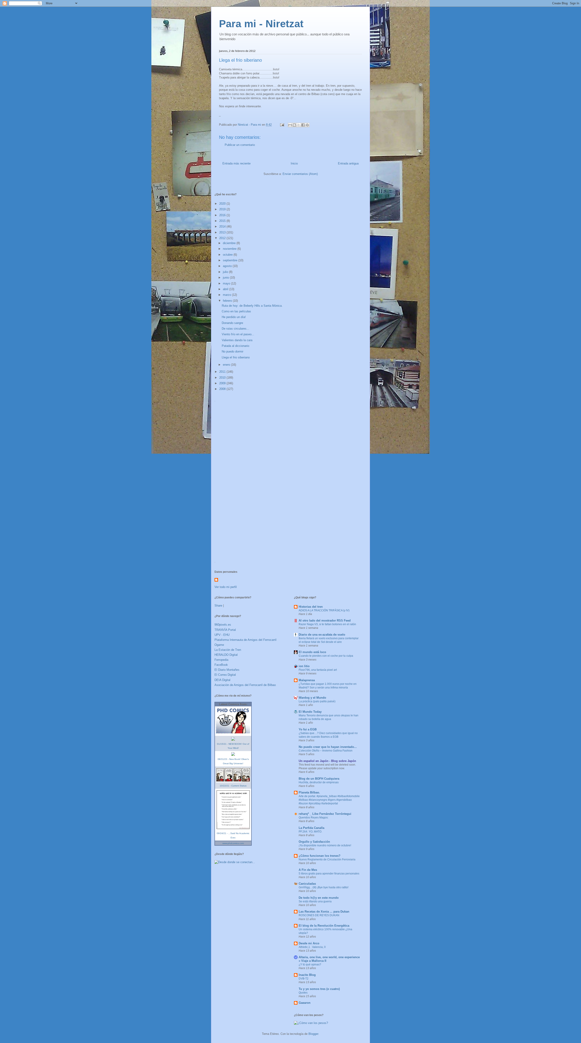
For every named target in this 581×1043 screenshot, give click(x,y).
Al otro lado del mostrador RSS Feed (325, 620)
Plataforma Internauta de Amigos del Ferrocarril (245, 639)
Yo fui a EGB (308, 729)
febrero (228, 300)
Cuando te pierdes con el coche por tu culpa (326, 655)
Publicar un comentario (240, 145)
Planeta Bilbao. (309, 792)
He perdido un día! (234, 317)
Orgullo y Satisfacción (314, 841)
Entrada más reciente (236, 163)
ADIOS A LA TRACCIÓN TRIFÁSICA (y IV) (324, 610)
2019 (222, 209)
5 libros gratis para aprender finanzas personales (329, 873)
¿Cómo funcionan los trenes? (319, 855)
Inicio (294, 163)
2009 (222, 383)
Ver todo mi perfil (225, 587)
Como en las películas (236, 311)
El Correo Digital (225, 674)
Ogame (219, 644)
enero (227, 364)
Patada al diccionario (235, 346)
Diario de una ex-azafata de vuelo (322, 634)
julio (226, 272)
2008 (222, 389)
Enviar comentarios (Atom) (300, 174)
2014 (222, 226)
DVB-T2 (303, 978)
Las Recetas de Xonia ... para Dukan (324, 911)
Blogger (313, 1034)
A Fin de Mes (308, 870)
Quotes (303, 992)
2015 (222, 221)
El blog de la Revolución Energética (324, 925)
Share (218, 605)
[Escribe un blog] (294, 125)
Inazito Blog (307, 975)
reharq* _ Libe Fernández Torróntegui (325, 813)
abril (226, 289)
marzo (227, 294)
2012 (222, 238)
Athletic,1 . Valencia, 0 (312, 947)
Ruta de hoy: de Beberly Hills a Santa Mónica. (252, 305)
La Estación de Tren (227, 649)
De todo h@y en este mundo (319, 897)
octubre (228, 254)
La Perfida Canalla (311, 828)
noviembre (230, 248)
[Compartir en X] (298, 125)
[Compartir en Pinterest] (307, 125)
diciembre (229, 243)
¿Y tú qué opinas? (310, 964)
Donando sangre (232, 323)
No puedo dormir (232, 351)
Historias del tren (311, 606)
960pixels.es (222, 624)
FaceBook (221, 664)
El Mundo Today (310, 711)
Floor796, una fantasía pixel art (318, 669)
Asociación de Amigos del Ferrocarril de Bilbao (245, 685)
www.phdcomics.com (233, 843)
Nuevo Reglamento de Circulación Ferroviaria (327, 859)
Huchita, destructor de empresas (319, 782)
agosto (228, 266)
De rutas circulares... (235, 328)
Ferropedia (221, 659)
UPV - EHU (221, 635)
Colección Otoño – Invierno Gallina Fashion (325, 750)
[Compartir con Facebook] (303, 125)
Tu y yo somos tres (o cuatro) (319, 989)
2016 (222, 215)
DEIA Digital (222, 680)
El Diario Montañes (226, 669)
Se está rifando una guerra (315, 901)
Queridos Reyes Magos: (313, 817)
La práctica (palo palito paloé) (317, 701)
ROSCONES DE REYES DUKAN (319, 915)
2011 (222, 371)
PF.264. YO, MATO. (310, 831)
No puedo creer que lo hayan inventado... (328, 747)
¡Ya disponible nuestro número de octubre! (325, 845)
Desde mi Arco (309, 943)
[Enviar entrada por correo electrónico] (281, 124)
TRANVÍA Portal (225, 630)
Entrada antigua (348, 163)
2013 (222, 232)
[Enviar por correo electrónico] (290, 125)
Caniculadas (307, 883)
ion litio (304, 666)
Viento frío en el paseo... (238, 334)
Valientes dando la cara (237, 340)
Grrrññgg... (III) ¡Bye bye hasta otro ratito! (323, 887)
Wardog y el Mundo (312, 697)
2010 (222, 377)
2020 (222, 203)
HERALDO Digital (226, 654)
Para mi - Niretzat (261, 23)
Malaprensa (307, 680)
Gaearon (304, 1002)
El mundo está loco (312, 652)
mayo (227, 283)
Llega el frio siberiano (236, 357)
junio (226, 277)
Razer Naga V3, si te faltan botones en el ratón (327, 624)
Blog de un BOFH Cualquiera (319, 778)
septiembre (230, 260)
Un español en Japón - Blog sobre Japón (327, 761)
